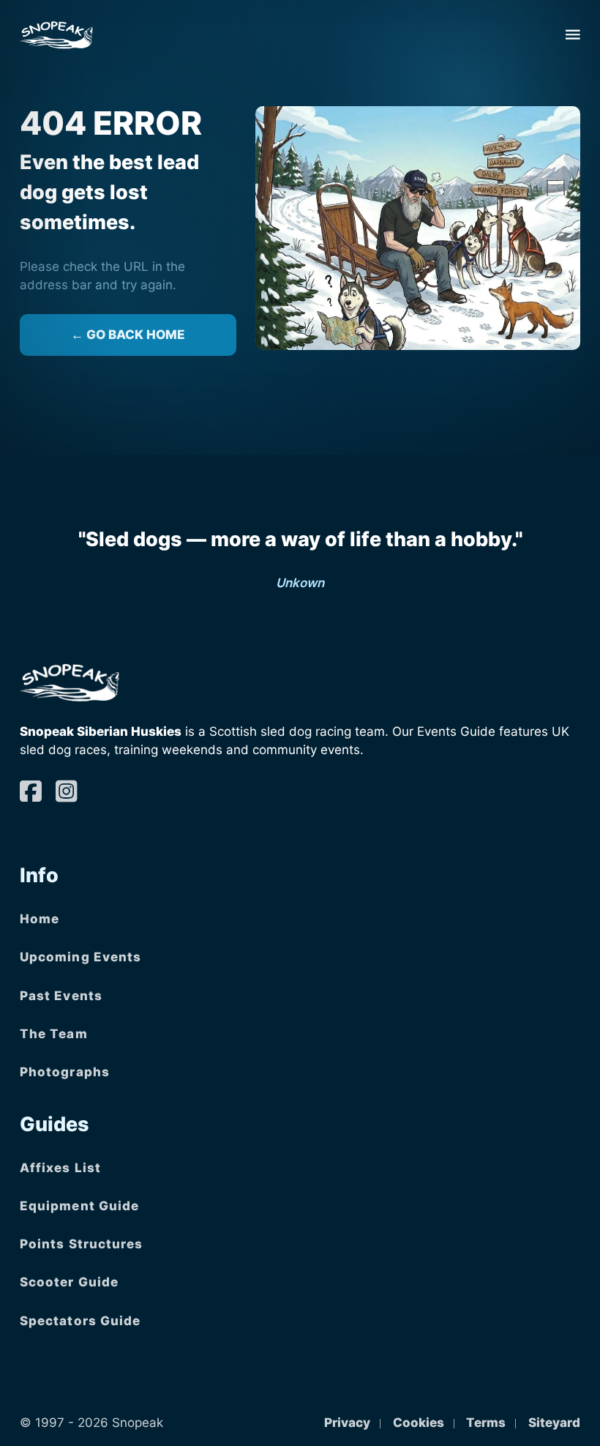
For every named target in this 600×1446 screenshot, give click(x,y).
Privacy (347, 1422)
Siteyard (554, 1422)
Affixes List (60, 1167)
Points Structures (81, 1244)
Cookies (418, 1422)
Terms (486, 1422)
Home (39, 919)
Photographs (65, 1072)
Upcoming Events (81, 957)
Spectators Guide (80, 1320)
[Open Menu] (573, 34)
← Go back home (128, 334)
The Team (54, 1033)
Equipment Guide (80, 1206)
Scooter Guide (69, 1282)
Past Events (61, 995)
